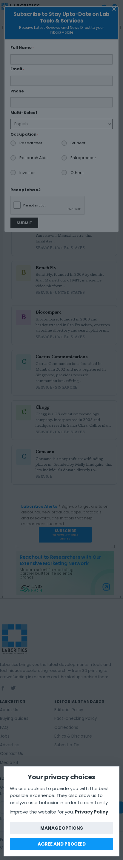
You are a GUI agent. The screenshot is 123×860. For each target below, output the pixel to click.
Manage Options (61, 828)
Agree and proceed (62, 844)
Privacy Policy (91, 812)
